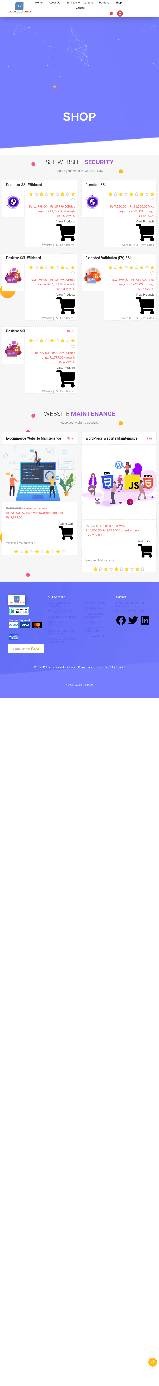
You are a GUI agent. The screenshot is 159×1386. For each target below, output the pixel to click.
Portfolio (104, 2)
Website (48, 245)
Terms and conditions (64, 667)
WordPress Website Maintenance (111, 438)
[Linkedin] (145, 620)
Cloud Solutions (94, 608)
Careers (88, 2)
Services (71, 2)
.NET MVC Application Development (62, 640)
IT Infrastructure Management (95, 615)
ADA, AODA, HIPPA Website (60, 604)
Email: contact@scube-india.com (131, 604)
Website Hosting (94, 603)
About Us (54, 2)
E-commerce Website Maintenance (33, 438)
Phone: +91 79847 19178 (132, 611)
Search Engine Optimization (93, 629)
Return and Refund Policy (110, 667)
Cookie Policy (86, 667)
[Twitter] (133, 620)
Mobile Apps (92, 622)
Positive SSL (16, 331)
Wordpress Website (61, 611)
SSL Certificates (64, 245)
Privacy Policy (42, 667)
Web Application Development (59, 623)
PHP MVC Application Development (61, 632)
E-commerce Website (62, 617)
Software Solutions (96, 636)
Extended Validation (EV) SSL (108, 258)
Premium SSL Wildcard (24, 185)
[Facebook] (121, 620)
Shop (118, 2)
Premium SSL (96, 185)
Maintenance (27, 543)
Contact (80, 7)
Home (39, 2)
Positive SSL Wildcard (23, 258)
